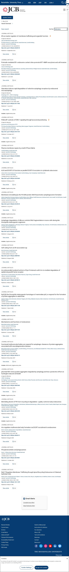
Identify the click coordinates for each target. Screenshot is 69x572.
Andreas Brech (61, 96)
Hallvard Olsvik (12, 96)
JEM (34, 3)
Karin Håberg (30, 197)
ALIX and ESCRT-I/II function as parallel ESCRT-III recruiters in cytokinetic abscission (29, 170)
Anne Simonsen (27, 198)
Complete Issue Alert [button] (28, 502)
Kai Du (43, 404)
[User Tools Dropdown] (66, 2)
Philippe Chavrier (37, 68)
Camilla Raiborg (30, 42)
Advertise (37, 537)
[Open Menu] (12, 2)
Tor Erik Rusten (59, 197)
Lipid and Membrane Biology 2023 (9, 40)
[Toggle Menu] (64, 10)
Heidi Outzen (25, 380)
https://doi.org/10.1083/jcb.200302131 (10, 435)
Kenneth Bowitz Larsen (51, 96)
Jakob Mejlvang (5, 96)
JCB (29, 3)
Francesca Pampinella (13, 404)
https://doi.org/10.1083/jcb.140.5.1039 (10, 482)
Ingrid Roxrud (4, 274)
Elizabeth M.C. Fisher (45, 348)
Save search (5, 29)
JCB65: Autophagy (14, 95)
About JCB (37, 532)
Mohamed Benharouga (31, 404)
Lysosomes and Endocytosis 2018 (9, 124)
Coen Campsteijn (33, 173)
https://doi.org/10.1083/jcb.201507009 (10, 178)
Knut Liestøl (18, 173)
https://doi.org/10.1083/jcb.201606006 (10, 156)
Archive (3, 530)
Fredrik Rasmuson (37, 197)
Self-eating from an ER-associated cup (14, 248)
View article (5, 54)
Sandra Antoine (29, 68)
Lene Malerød (37, 348)
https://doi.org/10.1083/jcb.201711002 (10, 103)
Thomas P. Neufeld (10, 198)
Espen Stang (29, 274)
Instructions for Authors (40, 527)
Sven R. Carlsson (19, 198)
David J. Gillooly (5, 452)
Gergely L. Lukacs (14, 405)
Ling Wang (22, 68)
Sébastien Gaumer (35, 299)
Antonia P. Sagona (24, 224)
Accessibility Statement (7, 540)
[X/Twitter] (41, 546)
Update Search (6, 18)
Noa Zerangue (63, 404)
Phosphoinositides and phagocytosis (13, 450)
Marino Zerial (51, 476)
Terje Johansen (32, 98)
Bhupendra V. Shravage (14, 224)
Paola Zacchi (4, 476)
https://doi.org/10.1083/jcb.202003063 (10, 74)
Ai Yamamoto (30, 348)
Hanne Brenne (10, 98)
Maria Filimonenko (5, 348)
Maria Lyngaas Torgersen (27, 126)
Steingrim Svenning (20, 96)
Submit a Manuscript (40, 525)
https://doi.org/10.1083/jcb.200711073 (10, 329)
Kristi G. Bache (49, 404)
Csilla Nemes (22, 404)
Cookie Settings (26, 567)
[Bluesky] (59, 546)
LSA (50, 3)
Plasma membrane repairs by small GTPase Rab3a (18, 148)
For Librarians (38, 530)
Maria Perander (31, 380)
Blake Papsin (56, 404)
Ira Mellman (45, 476)
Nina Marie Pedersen (6, 68)
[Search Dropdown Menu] (62, 2)
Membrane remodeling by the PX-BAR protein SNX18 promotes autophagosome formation (31, 195)
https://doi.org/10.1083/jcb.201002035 (10, 231)
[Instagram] (45, 546)
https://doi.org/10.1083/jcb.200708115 (10, 280)
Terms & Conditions (39, 535)
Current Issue (4, 527)
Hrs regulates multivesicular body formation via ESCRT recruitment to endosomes (28, 427)
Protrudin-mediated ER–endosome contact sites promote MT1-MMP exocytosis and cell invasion (33, 62)
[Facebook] (36, 546)
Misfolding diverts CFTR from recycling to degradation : (31, 402)
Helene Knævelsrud (5, 197)
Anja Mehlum (19, 430)
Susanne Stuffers (14, 348)
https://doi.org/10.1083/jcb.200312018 (10, 411)
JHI (45, 3)
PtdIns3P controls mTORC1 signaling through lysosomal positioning (24, 120)
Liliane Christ (4, 173)
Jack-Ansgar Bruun (30, 96)
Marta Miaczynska (5, 324)
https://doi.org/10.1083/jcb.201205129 (10, 204)
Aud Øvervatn (39, 380)
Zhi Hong (3, 126)
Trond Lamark (32, 224)
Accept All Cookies (42, 567)
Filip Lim (32, 476)
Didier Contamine (44, 299)
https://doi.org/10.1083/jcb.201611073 (10, 131)
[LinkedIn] (55, 546)
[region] (34, 564)
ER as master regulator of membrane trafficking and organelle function (24, 36)
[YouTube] (50, 546)
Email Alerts (4, 532)
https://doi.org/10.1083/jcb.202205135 (10, 48)
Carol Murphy (58, 476)
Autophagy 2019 (5, 95)
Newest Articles (5, 525)
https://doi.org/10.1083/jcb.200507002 (10, 385)
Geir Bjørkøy (39, 224)
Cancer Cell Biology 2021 (7, 66)
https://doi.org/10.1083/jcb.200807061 (10, 255)
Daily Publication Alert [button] (29, 505)
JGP (40, 3)
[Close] (12, 23)
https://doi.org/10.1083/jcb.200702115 (10, 355)
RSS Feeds (4, 547)
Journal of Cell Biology (10, 44)
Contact (36, 540)
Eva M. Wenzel (11, 173)
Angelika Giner (38, 476)
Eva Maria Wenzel (5, 42)
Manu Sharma (4, 404)
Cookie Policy (4, 542)
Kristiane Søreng (15, 197)
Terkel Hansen (17, 98)
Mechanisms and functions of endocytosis (15, 322)
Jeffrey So (39, 404)
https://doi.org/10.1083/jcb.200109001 (10, 457)
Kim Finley (28, 299)
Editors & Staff (5, 535)
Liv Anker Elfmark (14, 42)
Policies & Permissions (7, 537)
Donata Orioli (27, 476)
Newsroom (37, 542)
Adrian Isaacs (53, 348)
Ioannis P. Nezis (5, 224)
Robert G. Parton (20, 476)
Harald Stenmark (22, 42)
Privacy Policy (5, 545)
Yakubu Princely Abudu (40, 96)
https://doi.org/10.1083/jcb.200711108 (10, 305)
